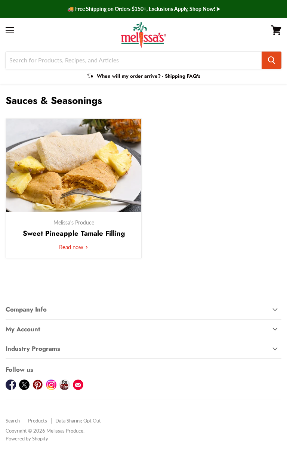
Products (37, 421)
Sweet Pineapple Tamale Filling (74, 233)
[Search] (271, 60)
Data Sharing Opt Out (78, 421)
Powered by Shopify (27, 439)
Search (13, 421)
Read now (72, 247)
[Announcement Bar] (143, 9)
